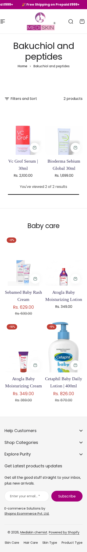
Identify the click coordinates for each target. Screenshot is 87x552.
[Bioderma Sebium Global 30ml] (64, 130)
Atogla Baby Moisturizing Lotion (63, 296)
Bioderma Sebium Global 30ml (64, 165)
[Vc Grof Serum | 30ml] (23, 130)
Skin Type (49, 542)
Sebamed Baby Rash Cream (23, 296)
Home (22, 66)
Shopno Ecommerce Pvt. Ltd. (26, 513)
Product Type (72, 542)
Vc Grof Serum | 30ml (23, 165)
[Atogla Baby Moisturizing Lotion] (64, 260)
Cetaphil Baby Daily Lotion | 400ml (63, 382)
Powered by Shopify (64, 532)
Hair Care (31, 542)
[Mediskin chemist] (30, 21)
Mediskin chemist (33, 532)
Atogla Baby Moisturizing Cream (23, 382)
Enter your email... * (25, 496)
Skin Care (12, 542)
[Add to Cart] (34, 148)
